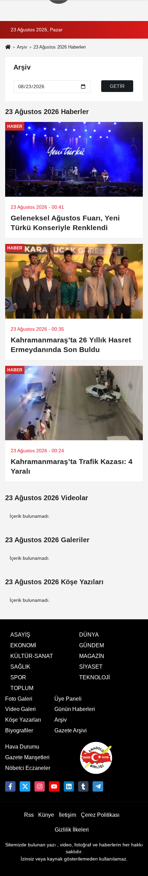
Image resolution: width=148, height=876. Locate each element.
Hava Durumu (22, 747)
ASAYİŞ (20, 635)
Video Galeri (20, 709)
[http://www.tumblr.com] (83, 786)
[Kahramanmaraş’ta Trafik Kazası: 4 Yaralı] (74, 403)
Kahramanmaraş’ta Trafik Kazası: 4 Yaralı (72, 466)
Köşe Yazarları (23, 720)
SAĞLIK (20, 667)
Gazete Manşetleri (27, 757)
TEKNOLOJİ (94, 677)
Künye (46, 815)
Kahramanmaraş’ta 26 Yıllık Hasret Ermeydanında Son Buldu (71, 344)
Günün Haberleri (74, 709)
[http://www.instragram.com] (39, 786)
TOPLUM (21, 688)
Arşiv (22, 47)
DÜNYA (89, 635)
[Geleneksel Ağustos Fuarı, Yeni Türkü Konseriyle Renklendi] (74, 159)
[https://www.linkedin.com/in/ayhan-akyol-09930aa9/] (69, 786)
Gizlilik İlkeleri (72, 830)
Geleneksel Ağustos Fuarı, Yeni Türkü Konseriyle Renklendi (65, 222)
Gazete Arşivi (70, 730)
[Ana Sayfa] (8, 47)
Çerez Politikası (100, 815)
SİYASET (91, 667)
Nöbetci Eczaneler (27, 768)
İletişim (67, 815)
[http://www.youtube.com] (54, 786)
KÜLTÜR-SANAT (31, 656)
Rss (29, 815)
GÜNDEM (91, 645)
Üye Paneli (68, 699)
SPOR (18, 677)
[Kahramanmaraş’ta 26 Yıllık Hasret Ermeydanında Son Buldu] (74, 281)
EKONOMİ (23, 645)
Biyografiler (19, 730)
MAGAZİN (91, 656)
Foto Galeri (18, 699)
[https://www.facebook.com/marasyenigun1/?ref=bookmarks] (10, 786)
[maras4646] (98, 786)
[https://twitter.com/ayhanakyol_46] (25, 786)
